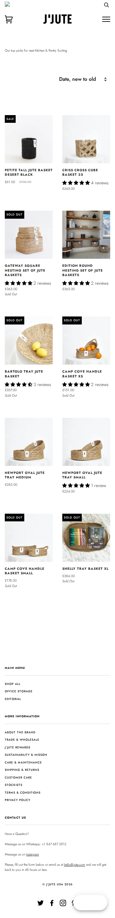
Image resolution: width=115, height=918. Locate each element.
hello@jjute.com (74, 864)
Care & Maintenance (23, 762)
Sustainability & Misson (26, 755)
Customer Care (18, 777)
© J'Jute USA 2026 (57, 884)
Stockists (13, 785)
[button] (76, 183)
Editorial (13, 699)
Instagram (32, 854)
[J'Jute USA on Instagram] (63, 904)
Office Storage (19, 691)
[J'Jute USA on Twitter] (40, 904)
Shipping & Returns (22, 770)
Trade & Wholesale (22, 739)
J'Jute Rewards (17, 747)
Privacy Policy (17, 800)
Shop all (12, 684)
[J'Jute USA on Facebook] (52, 904)
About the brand (20, 732)
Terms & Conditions (23, 792)
